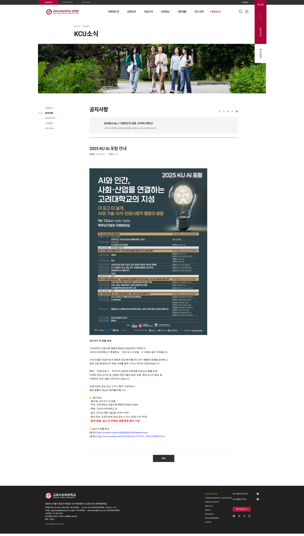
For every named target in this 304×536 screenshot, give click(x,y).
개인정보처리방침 (211, 494)
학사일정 (261, 53)
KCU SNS (49, 128)
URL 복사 (232, 111)
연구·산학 (199, 11)
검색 (240, 11)
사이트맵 (246, 11)
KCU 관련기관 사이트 (240, 494)
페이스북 (223, 111)
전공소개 (148, 11)
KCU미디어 (50, 118)
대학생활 (182, 11)
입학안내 (131, 11)
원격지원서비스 (241, 509)
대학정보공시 (209, 514)
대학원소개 (113, 11)
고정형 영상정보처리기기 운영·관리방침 (218, 498)
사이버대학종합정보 (212, 518)
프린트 (237, 111)
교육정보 (165, 11)
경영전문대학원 (67, 2)
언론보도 (49, 108)
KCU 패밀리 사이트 (239, 499)
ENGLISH (245, 2)
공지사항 (49, 113)
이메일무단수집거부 (212, 502)
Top (260, 508)
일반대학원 (48, 2)
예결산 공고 (209, 506)
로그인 (261, 5)
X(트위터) (219, 111)
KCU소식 (216, 11)
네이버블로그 (228, 111)
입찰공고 (208, 510)
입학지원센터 (86, 2)
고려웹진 (49, 123)
